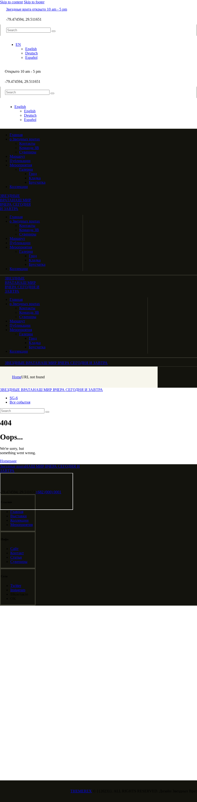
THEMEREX (81, 791)
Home (16, 377)
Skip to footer (34, 2)
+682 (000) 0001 (48, 492)
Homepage (8, 461)
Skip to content (11, 2)
